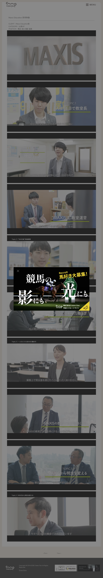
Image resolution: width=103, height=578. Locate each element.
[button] (18, 271)
